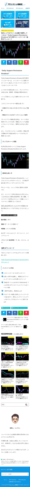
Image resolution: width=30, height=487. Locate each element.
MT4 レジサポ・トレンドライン (7, 30)
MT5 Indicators (19, 8)
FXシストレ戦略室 (13, 484)
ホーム (2, 8)
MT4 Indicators (10, 8)
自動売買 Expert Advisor (15, 481)
